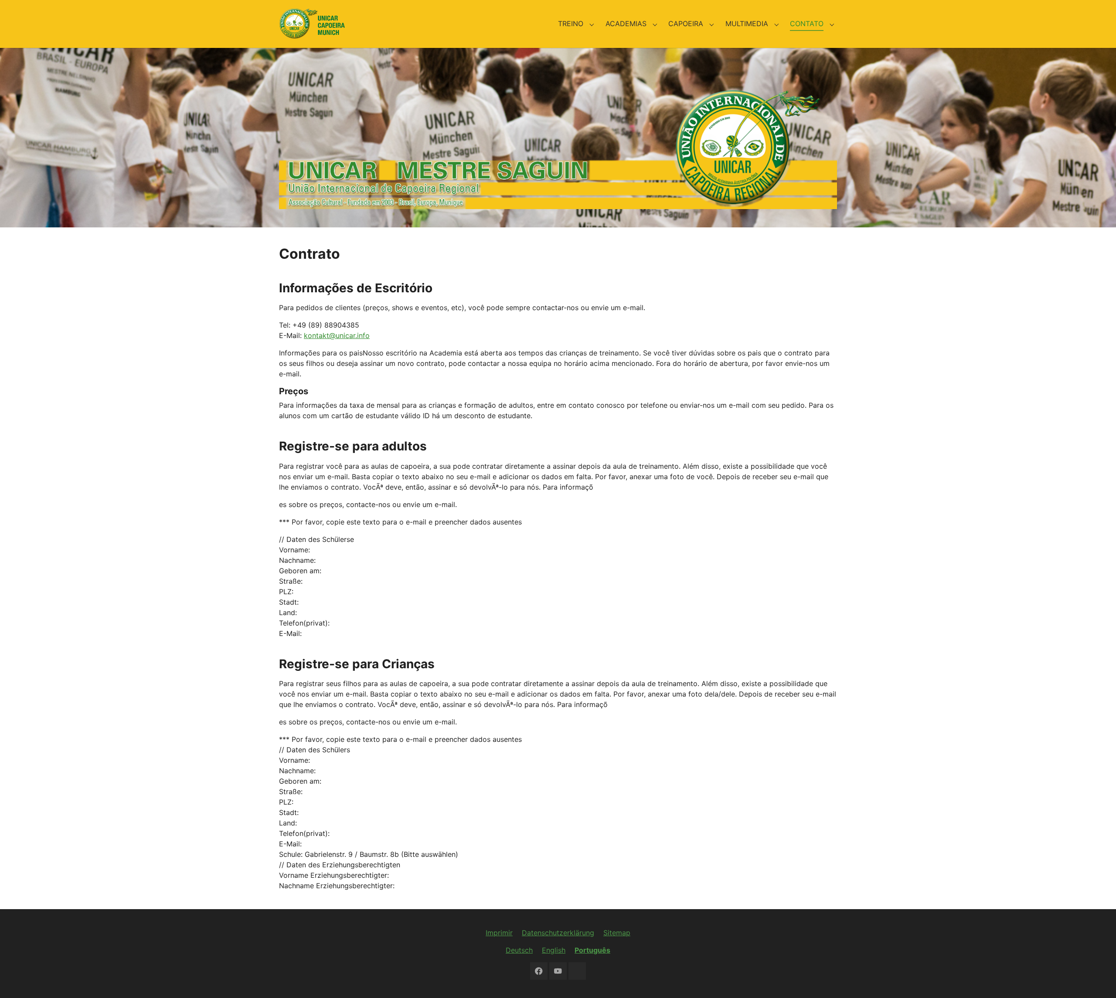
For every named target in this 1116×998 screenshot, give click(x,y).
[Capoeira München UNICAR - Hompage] (312, 23)
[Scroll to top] (1096, 978)
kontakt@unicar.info (337, 335)
